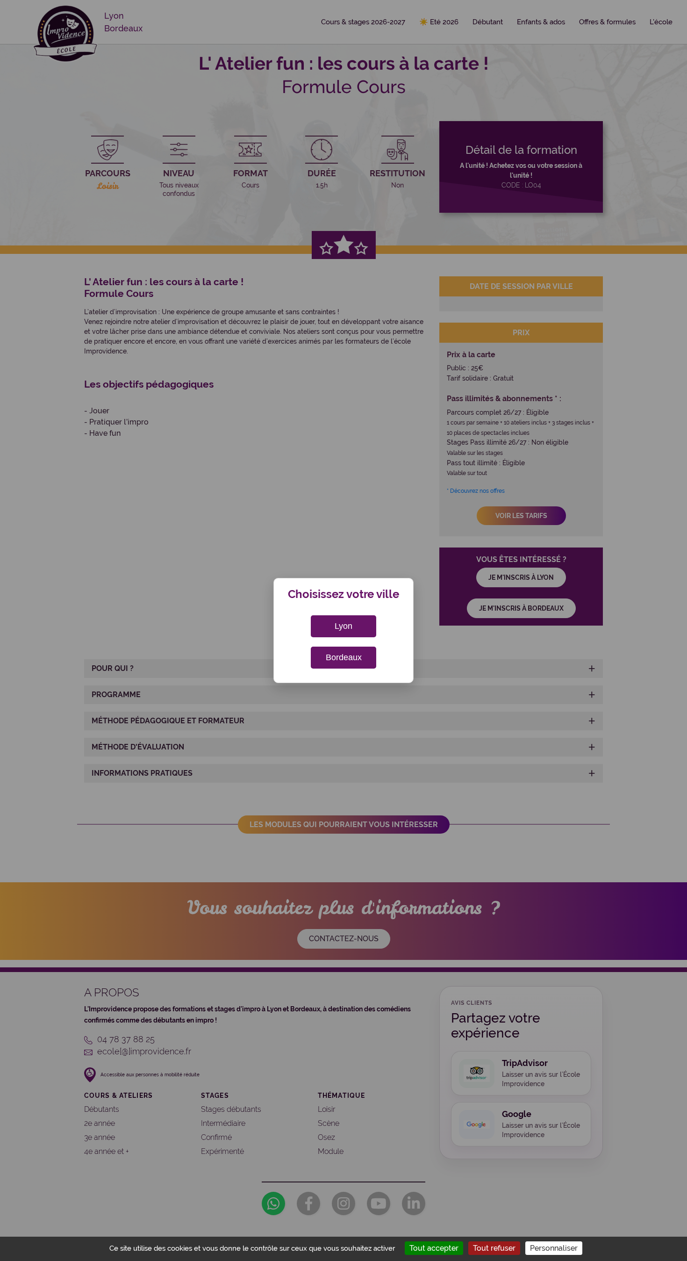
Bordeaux (344, 657)
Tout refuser (494, 1248)
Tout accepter (433, 1248)
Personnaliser (554, 1248)
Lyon (343, 626)
